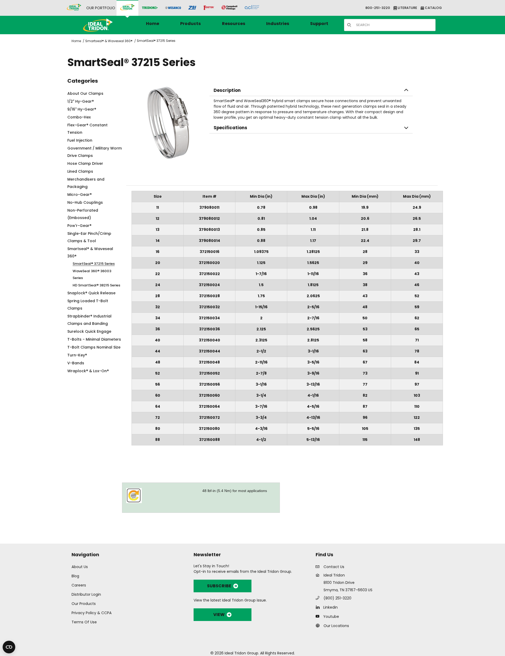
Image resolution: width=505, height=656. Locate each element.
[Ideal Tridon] (127, 8)
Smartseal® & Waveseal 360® (109, 41)
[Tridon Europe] (150, 8)
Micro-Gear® (79, 194)
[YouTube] (319, 616)
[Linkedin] (319, 607)
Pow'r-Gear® (79, 225)
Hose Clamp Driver (85, 163)
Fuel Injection (79, 140)
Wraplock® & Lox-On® (88, 371)
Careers (79, 585)
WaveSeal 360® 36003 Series (92, 274)
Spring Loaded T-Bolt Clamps (87, 304)
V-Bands (75, 363)
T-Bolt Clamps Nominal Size (93, 347)
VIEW (219, 615)
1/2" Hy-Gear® (80, 101)
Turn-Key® (77, 355)
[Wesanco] (173, 8)
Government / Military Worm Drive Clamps (94, 152)
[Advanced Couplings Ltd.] (252, 8)
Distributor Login (86, 594)
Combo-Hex (79, 117)
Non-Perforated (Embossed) (82, 214)
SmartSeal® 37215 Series (156, 40)
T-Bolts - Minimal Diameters (94, 339)
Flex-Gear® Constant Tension (87, 128)
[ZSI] (192, 8)
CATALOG (433, 7)
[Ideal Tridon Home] (105, 24)
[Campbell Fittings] (229, 7)
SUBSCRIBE (219, 586)
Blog (75, 576)
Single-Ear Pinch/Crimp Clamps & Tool (89, 237)
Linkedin (330, 607)
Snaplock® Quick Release (91, 293)
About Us (80, 566)
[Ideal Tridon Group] (74, 8)
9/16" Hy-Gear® (81, 109)
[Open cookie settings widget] (9, 647)
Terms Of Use (84, 622)
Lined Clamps (80, 171)
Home (76, 41)
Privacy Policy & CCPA (92, 612)
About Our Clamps (85, 93)
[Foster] (209, 8)
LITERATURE (407, 7)
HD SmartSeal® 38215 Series (96, 285)
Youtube (331, 616)
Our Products (84, 603)
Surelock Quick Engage (89, 331)
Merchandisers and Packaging (85, 183)
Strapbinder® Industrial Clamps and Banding (89, 320)
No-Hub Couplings (85, 202)
